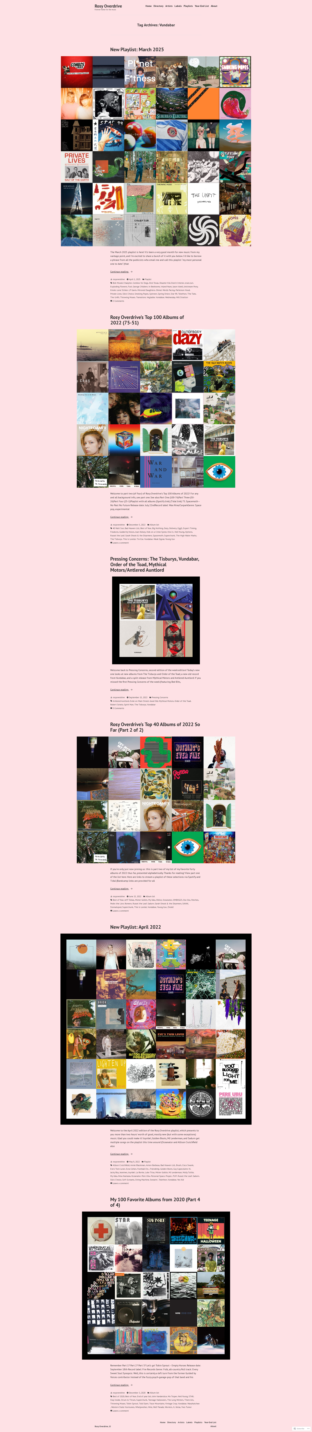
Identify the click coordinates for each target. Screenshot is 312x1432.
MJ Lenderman (175, 1172)
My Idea (151, 899)
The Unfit (114, 297)
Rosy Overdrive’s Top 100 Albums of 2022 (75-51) (147, 320)
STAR (191, 1396)
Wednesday (170, 297)
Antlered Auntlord (121, 701)
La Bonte (140, 1172)
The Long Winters (175, 1399)
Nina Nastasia (124, 1176)
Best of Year (145, 528)
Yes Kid (180, 1179)
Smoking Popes (141, 293)
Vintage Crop (171, 1403)
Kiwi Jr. (171, 531)
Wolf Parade (158, 1407)
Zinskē (171, 907)
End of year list (144, 1396)
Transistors (141, 297)
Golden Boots (166, 1168)
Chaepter (127, 283)
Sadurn (151, 903)
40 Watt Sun (118, 528)
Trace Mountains (156, 1403)
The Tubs (191, 293)
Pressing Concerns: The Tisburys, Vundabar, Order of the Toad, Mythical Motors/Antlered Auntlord (154, 564)
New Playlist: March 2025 (137, 49)
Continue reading (119, 272)
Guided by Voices (126, 531)
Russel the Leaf (117, 535)
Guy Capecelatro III (181, 1168)
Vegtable (151, 297)
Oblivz (159, 899)
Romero (128, 903)
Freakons (114, 531)
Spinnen (153, 293)
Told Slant (143, 1403)
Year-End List (202, 6)
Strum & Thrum (128, 1399)
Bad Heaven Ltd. (132, 528)
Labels (178, 6)
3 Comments (118, 708)
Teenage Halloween (157, 1399)
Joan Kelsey (140, 531)
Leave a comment (121, 542)
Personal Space (158, 1176)
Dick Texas (154, 283)
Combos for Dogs (140, 283)
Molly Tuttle (188, 1172)
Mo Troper (172, 1396)
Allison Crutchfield (121, 1165)
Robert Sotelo (116, 704)
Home (149, 6)
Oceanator (167, 899)
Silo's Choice (128, 293)
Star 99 (174, 293)
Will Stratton (182, 297)
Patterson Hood (183, 290)
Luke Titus (150, 1172)
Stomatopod (115, 907)
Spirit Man (128, 704)
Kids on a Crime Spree (157, 531)
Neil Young (179, 531)
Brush (178, 1165)
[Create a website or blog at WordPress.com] (110, 1426)
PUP (175, 1176)
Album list (154, 524)
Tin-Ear (140, 539)
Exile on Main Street (139, 701)
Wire (150, 1407)
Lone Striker (122, 290)
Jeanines (123, 1172)
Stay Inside (115, 1399)
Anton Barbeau (153, 1165)
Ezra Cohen (131, 1168)
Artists (169, 6)
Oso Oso (186, 899)
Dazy (166, 528)
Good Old (154, 701)
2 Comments (118, 301)
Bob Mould (117, 283)
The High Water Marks (186, 535)
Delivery (173, 528)
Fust (130, 286)
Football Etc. (143, 1168)
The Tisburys (116, 539)
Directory (158, 6)
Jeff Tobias (129, 899)
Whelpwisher (141, 1407)
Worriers (168, 1407)
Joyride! (131, 1172)
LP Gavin (132, 290)
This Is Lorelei (129, 539)
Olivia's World (162, 290)
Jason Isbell (178, 286)
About (214, 6)
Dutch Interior (177, 283)
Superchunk (169, 535)
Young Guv (170, 539)
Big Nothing (157, 528)
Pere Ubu (146, 1176)
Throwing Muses (127, 297)
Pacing (172, 290)
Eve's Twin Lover (117, 1168)
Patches (194, 899)
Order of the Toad (183, 701)
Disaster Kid (165, 283)
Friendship (154, 1168)
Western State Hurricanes (122, 1407)
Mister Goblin (141, 899)
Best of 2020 (118, 1396)
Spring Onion (164, 293)
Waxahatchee (193, 1403)
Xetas (178, 1407)
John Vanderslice (159, 1396)
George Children (140, 286)
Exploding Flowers (118, 286)
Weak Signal (159, 539)
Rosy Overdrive (108, 6)
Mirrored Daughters (146, 290)
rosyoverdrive (119, 279)
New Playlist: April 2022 (135, 927)
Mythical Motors (166, 701)
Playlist (148, 279)
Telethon (182, 293)
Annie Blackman (137, 1165)
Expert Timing (189, 528)
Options (188, 531)
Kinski (113, 290)
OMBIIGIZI (177, 899)
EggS (180, 528)
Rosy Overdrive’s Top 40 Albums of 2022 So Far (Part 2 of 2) (155, 727)
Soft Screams (128, 1179)
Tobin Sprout (132, 1403)
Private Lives (116, 293)
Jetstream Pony (191, 286)
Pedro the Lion (117, 903)
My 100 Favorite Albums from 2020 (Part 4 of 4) (155, 1202)
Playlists (188, 6)
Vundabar (160, 297)
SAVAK (185, 903)
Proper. (169, 1176)
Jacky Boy (114, 1172)
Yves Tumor (186, 1407)
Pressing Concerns (160, 697)
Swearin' (154, 1179)
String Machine (142, 1179)
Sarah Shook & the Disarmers (138, 535)
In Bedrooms (154, 286)
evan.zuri (189, 283)
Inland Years (166, 286)
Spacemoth (158, 535)
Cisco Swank (187, 1165)
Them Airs (189, 1399)
